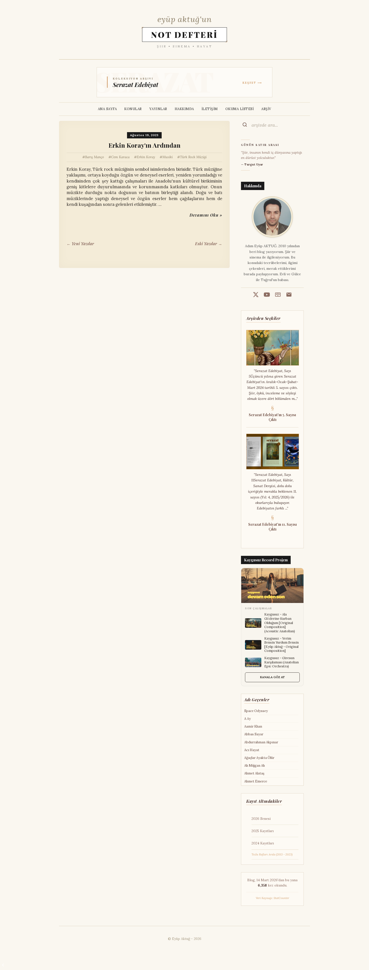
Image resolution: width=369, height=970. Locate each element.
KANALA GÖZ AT (272, 677)
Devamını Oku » (206, 215)
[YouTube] (267, 295)
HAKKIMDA (184, 109)
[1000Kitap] (278, 295)
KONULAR (133, 109)
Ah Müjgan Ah (254, 765)
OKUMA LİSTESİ (239, 109)
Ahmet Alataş (254, 773)
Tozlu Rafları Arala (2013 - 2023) (272, 854)
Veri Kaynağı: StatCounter (272, 898)
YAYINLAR (158, 109)
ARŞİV (266, 109)
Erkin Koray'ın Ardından (144, 145)
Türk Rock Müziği (193, 157)
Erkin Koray (146, 157)
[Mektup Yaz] (289, 295)
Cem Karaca (120, 157)
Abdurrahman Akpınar (261, 742)
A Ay (247, 719)
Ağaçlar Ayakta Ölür (259, 758)
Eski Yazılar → (208, 243)
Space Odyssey (256, 711)
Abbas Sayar (253, 734)
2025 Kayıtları (263, 831)
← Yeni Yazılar (80, 243)
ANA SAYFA (107, 109)
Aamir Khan (253, 726)
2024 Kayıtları (263, 843)
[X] (256, 295)
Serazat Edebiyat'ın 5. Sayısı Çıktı (272, 417)
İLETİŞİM (210, 109)
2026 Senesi (261, 818)
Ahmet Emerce (255, 781)
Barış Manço (94, 157)
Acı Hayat (251, 750)
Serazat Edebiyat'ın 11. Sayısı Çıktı (272, 527)
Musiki (167, 157)
